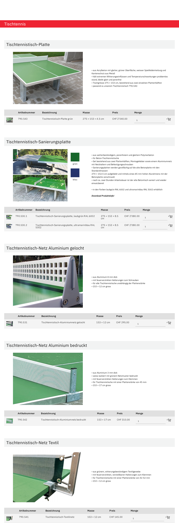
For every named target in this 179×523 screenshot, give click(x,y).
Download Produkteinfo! (103, 195)
